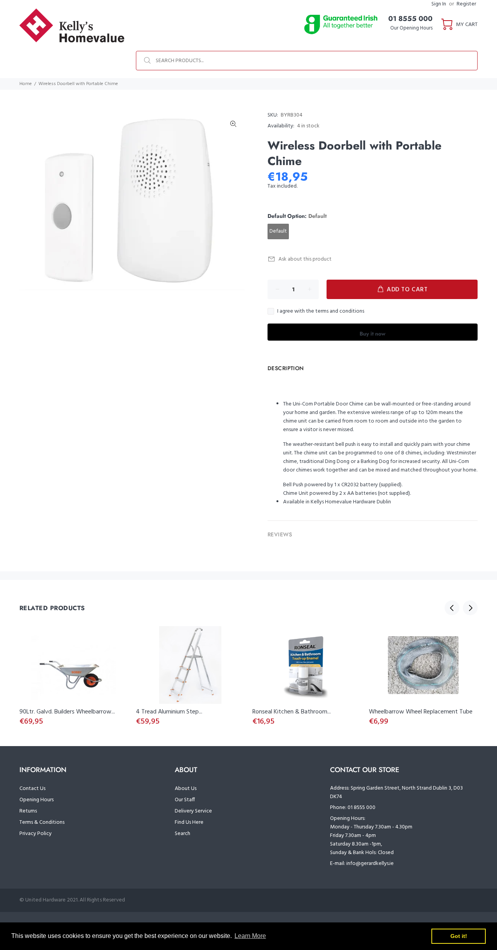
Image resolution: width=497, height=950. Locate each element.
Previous (452, 607)
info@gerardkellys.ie (370, 863)
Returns (28, 811)
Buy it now (373, 334)
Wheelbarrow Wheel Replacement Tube (421, 712)
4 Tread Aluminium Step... (169, 712)
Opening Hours (36, 799)
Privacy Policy (35, 833)
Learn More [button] (250, 936)
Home (25, 84)
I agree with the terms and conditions (320, 311)
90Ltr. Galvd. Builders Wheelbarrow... (67, 712)
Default (278, 231)
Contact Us (32, 788)
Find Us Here (189, 822)
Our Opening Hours (411, 28)
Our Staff (185, 799)
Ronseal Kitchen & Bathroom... (291, 712)
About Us (185, 788)
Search (182, 833)
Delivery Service (193, 811)
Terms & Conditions (41, 822)
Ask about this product (305, 259)
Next (470, 607)
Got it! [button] (458, 936)
